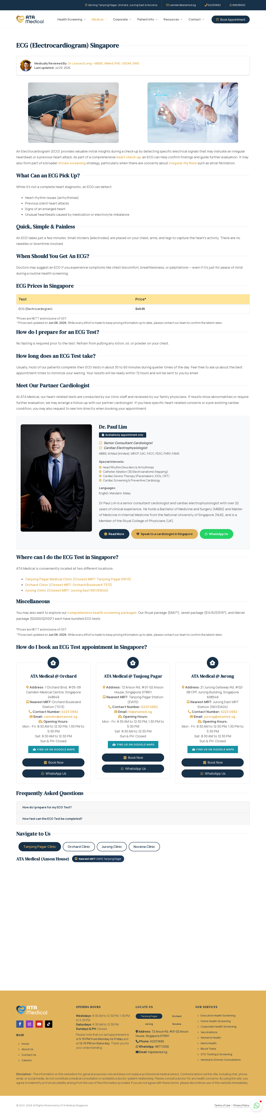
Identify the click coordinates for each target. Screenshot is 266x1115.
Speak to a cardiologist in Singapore (167, 534)
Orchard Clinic (79, 846)
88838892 (239, 5)
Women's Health (211, 1037)
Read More (116, 534)
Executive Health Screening (218, 1015)
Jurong (149, 1024)
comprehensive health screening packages (102, 612)
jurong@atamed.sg (219, 716)
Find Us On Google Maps (56, 749)
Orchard (176, 1016)
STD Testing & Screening (216, 1054)
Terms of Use (222, 1105)
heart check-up (128, 157)
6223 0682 (70, 711)
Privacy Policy (241, 1105)
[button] (256, 1105)
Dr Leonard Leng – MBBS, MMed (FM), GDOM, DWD (103, 63)
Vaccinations (209, 1032)
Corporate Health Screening (218, 1026)
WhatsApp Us (218, 534)
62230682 (214, 5)
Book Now (56, 762)
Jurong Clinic (112, 846)
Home (25, 1044)
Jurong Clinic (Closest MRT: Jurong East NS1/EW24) (66, 590)
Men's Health (209, 1043)
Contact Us (29, 1055)
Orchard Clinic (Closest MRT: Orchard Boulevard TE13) (68, 584)
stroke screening (72, 163)
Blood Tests (208, 1049)
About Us (27, 1049)
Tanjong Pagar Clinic (39, 846)
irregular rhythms (183, 163)
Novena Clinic (144, 846)
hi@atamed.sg (140, 711)
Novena (176, 1024)
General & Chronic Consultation (221, 1060)
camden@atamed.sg (182, 5)
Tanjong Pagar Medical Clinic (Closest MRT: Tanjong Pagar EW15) (78, 579)
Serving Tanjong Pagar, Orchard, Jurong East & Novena (122, 5)
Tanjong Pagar (149, 1016)
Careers (27, 1060)
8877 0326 (162, 1047)
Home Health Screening (216, 1021)
